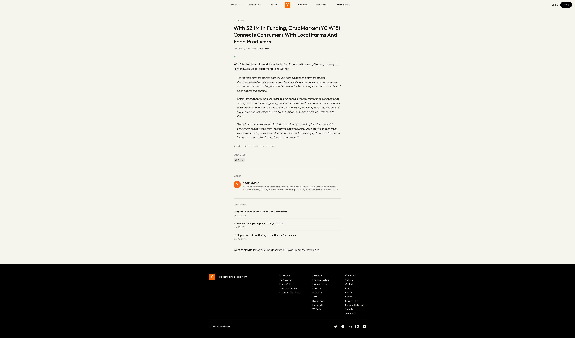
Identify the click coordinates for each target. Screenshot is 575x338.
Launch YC (317, 305)
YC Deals (316, 309)
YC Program (285, 280)
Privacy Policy (351, 300)
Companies (253, 4)
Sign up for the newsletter (303, 250)
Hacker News (318, 300)
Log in (555, 4)
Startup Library (319, 284)
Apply (566, 4)
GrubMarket (252, 64)
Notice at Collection (354, 305)
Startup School (286, 284)
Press (347, 288)
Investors (316, 288)
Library (273, 4)
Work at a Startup (288, 288)
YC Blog (349, 280)
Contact (349, 284)
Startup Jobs (343, 4)
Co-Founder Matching (289, 292)
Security (349, 309)
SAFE (314, 296)
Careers (349, 296)
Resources (321, 4)
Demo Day (317, 292)
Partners (302, 4)
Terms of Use (351, 313)
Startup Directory (320, 280)
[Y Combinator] (287, 5)
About (234, 4)
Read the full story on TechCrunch (254, 146)
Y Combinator (262, 48)
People (348, 292)
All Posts (240, 20)
